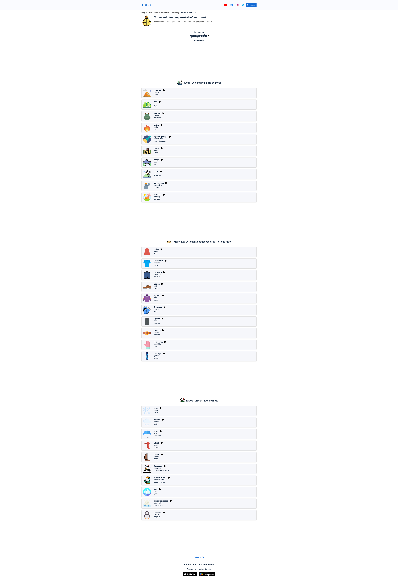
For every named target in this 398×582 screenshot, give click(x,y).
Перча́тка (158, 342)
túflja (155, 286)
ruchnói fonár (158, 139)
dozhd (156, 422)
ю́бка (156, 249)
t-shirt (156, 265)
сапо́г (156, 454)
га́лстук (157, 353)
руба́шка (158, 272)
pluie (156, 424)
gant (155, 346)
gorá (155, 173)
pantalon (157, 323)
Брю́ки (157, 319)
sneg (156, 410)
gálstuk (156, 356)
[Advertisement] (199, 59)
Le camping (175, 13)
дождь (157, 420)
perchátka (157, 344)
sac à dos (157, 118)
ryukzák (157, 116)
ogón (156, 127)
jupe (155, 254)
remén (156, 332)
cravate (156, 358)
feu (155, 129)
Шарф (156, 443)
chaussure (157, 288)
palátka (156, 92)
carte (156, 153)
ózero (156, 162)
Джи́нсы (158, 307)
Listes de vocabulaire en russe (159, 13)
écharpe (157, 447)
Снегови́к (158, 466)
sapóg (156, 457)
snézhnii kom (159, 480)
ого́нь (156, 125)
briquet (156, 187)
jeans (156, 312)
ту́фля (157, 284)
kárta (156, 150)
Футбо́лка (158, 261)
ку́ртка (157, 295)
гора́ (156, 171)
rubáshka (157, 274)
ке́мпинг (157, 194)
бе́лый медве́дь (161, 501)
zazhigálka (158, 185)
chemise (157, 277)
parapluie (157, 436)
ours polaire (158, 505)
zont (155, 433)
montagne (157, 176)
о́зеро (156, 160)
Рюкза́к (157, 113)
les (155, 104)
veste (156, 300)
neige (156, 412)
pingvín (156, 515)
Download (251, 5)
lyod (155, 491)
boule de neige (159, 482)
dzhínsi (156, 309)
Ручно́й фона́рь (160, 136)
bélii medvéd (158, 503)
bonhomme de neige (161, 470)
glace (156, 494)
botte (156, 459)
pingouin (157, 517)
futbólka (157, 263)
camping (157, 199)
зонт (156, 431)
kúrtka (156, 298)
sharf (156, 445)
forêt (156, 106)
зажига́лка (159, 183)
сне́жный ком (160, 478)
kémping (157, 197)
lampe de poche (160, 141)
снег (156, 408)
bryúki (156, 321)
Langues (144, 13)
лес (155, 102)
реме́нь (157, 330)
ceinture (157, 335)
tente (156, 95)
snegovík (157, 468)
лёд (155, 489)
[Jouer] (208, 36)
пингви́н (157, 512)
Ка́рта (156, 148)
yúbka (156, 251)
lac (155, 164)
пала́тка (157, 90)
